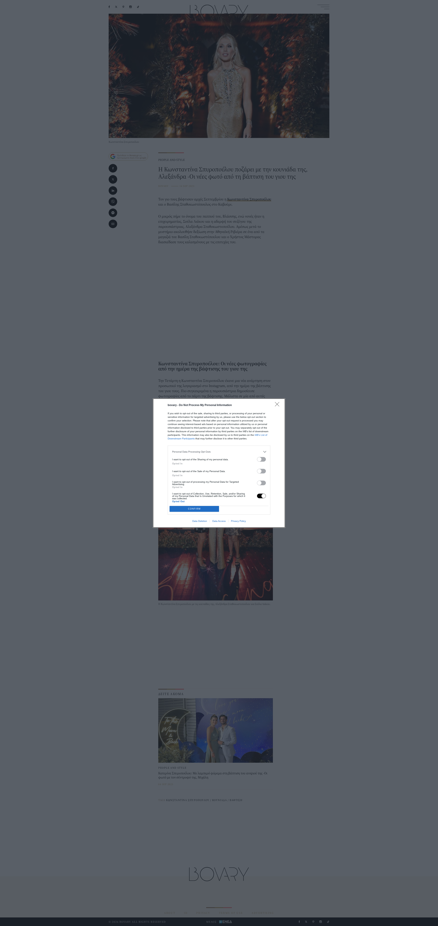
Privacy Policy (238, 521)
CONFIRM (194, 509)
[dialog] (219, 463)
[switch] (261, 459)
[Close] (278, 405)
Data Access (219, 521)
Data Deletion (199, 521)
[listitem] (219, 452)
